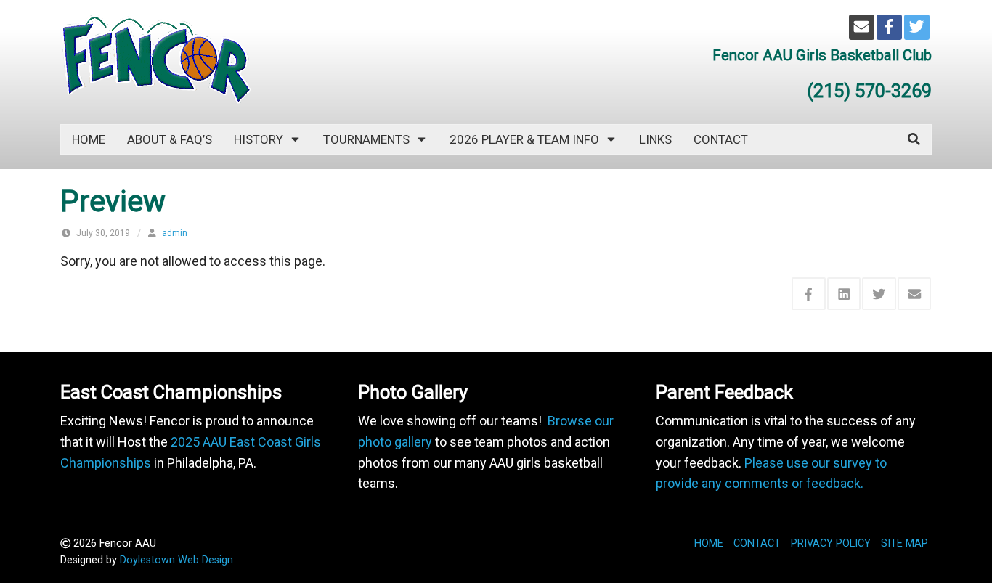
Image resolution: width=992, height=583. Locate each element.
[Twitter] (917, 27)
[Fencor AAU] (155, 58)
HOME (708, 543)
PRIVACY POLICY (831, 543)
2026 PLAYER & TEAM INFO (524, 139)
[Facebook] (889, 27)
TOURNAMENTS (366, 139)
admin (174, 233)
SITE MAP (904, 543)
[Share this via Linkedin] (844, 293)
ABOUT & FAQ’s (169, 139)
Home (88, 139)
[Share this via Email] (915, 293)
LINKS (655, 139)
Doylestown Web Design (176, 560)
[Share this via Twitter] (879, 293)
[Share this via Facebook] (809, 293)
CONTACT (721, 139)
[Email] (861, 27)
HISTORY (258, 139)
